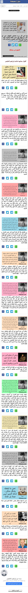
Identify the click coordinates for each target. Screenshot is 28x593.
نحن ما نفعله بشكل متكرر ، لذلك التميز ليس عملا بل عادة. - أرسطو (14, 501)
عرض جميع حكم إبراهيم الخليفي (14, 583)
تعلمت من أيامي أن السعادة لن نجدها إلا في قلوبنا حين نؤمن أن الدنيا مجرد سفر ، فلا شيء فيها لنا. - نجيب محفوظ (14, 527)
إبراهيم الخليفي (13, 41)
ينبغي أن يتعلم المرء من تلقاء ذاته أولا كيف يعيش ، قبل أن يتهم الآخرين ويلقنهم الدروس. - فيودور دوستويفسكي (14, 369)
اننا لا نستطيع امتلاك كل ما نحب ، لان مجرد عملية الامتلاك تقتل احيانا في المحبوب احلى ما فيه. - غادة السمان (14, 82)
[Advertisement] (14, 15)
